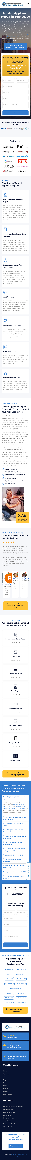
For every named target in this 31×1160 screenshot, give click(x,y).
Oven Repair (7, 1121)
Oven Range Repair (15, 725)
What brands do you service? (14, 855)
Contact (5, 1089)
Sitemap (5, 1091)
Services (6, 1074)
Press (5, 1083)
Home (5, 1071)
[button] (28, 4)
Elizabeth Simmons (18, 579)
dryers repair (21, 808)
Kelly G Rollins (26, 579)
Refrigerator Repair (15, 743)
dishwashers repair (21, 806)
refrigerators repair (18, 804)
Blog (4, 1080)
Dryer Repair (15, 691)
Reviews (5, 1086)
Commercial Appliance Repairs (15, 639)
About (5, 1077)
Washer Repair (15, 760)
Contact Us (28, 870)
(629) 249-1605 (12, 1037)
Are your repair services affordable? (16, 872)
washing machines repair (10, 808)
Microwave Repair (15, 708)
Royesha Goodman (9, 584)
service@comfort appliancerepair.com (14, 1046)
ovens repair (6, 806)
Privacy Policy (7, 1094)
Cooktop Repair (15, 656)
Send (15, 113)
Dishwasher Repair (15, 673)
